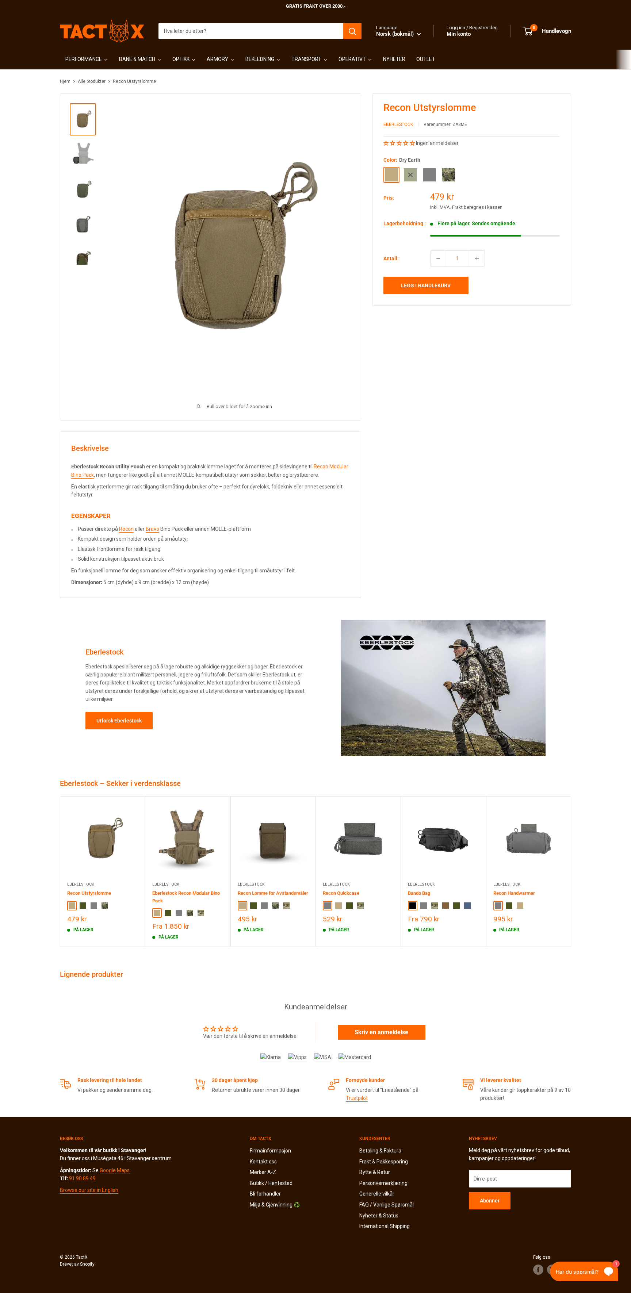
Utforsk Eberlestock (119, 721)
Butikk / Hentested (271, 1183)
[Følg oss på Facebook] (538, 1270)
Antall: (391, 258)
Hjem (65, 81)
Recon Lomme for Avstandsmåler (273, 893)
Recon (126, 529)
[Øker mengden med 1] (477, 258)
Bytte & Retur (374, 1172)
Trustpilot (357, 1098)
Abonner (490, 1201)
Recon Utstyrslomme (89, 893)
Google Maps (115, 1170)
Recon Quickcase (341, 893)
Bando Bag (419, 893)
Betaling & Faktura (380, 1151)
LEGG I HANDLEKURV (426, 285)
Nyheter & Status (378, 1216)
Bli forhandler (265, 1194)
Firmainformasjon (270, 1151)
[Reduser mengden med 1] (438, 258)
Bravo (152, 529)
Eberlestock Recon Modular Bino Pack (186, 896)
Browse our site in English (89, 1190)
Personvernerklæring (383, 1183)
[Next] (571, 871)
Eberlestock (398, 124)
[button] (399, 143)
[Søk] (352, 31)
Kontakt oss (263, 1162)
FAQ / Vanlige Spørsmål (386, 1205)
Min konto (459, 34)
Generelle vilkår (376, 1194)
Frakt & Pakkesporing (383, 1162)
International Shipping (384, 1226)
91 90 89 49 (82, 1178)
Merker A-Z (263, 1172)
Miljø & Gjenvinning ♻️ (275, 1205)
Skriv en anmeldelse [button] (381, 1032)
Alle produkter (92, 81)
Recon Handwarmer (514, 893)
